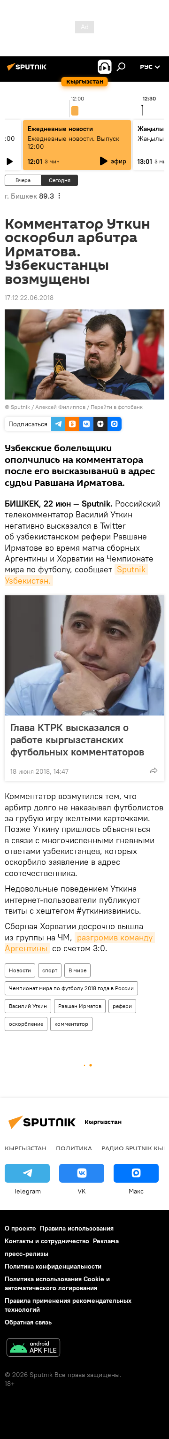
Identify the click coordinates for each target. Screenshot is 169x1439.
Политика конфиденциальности (53, 1266)
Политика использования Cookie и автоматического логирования (57, 1283)
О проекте (20, 1228)
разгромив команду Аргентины (80, 943)
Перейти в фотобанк (117, 406)
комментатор (71, 1023)
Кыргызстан (25, 1148)
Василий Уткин (28, 1005)
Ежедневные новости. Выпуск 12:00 (73, 142)
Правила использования (77, 1228)
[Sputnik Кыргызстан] (28, 70)
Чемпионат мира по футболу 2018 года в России (71, 988)
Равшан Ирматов (79, 1005)
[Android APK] (33, 1348)
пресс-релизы (26, 1253)
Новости (20, 970)
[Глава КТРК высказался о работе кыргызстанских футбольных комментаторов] (84, 655)
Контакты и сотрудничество (47, 1241)
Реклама (106, 1241)
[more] (153, 770)
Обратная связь (28, 1322)
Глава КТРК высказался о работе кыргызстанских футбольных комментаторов (77, 739)
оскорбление (26, 1023)
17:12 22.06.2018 (29, 297)
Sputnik (20, 406)
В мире (77, 970)
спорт (49, 970)
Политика (74, 1148)
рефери (122, 1005)
